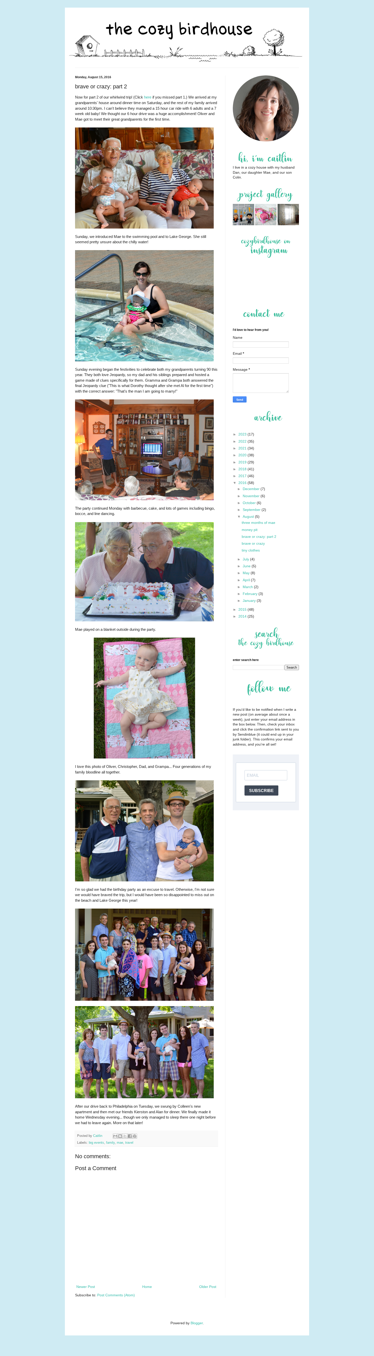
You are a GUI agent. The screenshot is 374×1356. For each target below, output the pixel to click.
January (250, 601)
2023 (243, 434)
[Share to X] (124, 1136)
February (250, 594)
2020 (243, 455)
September (252, 510)
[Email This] (115, 1136)
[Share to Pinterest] (134, 1136)
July (246, 559)
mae (120, 1142)
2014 (243, 616)
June (247, 566)
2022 (243, 441)
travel (129, 1142)
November (252, 496)
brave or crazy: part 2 (259, 537)
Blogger (197, 1323)
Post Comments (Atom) (116, 1295)
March (248, 587)
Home (147, 1287)
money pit (249, 530)
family (110, 1142)
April (247, 580)
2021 (243, 448)
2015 (243, 609)
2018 (243, 469)
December (252, 489)
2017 (243, 476)
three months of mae (258, 523)
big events (96, 1142)
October (250, 503)
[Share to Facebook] (129, 1136)
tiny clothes (251, 550)
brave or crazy (253, 543)
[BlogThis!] (120, 1136)
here (147, 97)
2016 (243, 483)
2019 (243, 462)
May (247, 573)
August (249, 516)
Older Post (207, 1287)
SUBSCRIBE (261, 790)
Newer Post (85, 1287)
